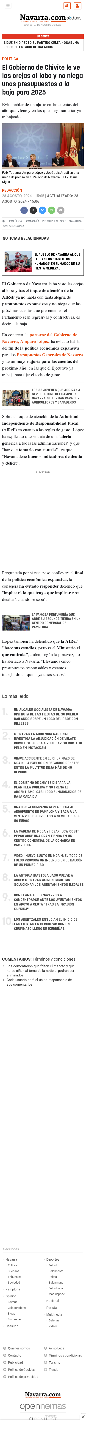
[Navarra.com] (42, 17)
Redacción (12, 190)
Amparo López (13, 225)
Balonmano (56, 1282)
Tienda (53, 1370)
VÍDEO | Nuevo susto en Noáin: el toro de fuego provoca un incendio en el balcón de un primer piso (48, 860)
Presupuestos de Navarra (62, 221)
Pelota (53, 1277)
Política (12, 1265)
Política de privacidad (23, 1377)
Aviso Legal (57, 1348)
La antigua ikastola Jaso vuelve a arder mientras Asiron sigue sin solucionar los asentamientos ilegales (49, 880)
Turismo (54, 1363)
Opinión (11, 1296)
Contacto (14, 1355)
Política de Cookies (21, 1370)
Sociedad (14, 1282)
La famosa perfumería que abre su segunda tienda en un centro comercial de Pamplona (56, 621)
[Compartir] (24, 209)
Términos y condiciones (54, 959)
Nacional (52, 1301)
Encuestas (15, 1319)
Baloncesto (56, 1271)
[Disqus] (42, 1053)
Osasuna (12, 1326)
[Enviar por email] (60, 209)
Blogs (11, 1313)
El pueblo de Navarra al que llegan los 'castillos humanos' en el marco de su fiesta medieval (57, 261)
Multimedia (54, 1315)
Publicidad (15, 1363)
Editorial (13, 1302)
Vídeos (53, 1326)
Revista (51, 1308)
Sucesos (13, 1271)
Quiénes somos (19, 1348)
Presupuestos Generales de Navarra (50, 355)
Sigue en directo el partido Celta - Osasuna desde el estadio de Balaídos (41, 45)
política (15, 221)
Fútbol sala (56, 1288)
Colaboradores (17, 1307)
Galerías (54, 1320)
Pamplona (13, 1289)
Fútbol (53, 1265)
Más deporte (57, 1294)
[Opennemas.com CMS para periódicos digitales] (43, 1411)
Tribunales (15, 1277)
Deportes (52, 1260)
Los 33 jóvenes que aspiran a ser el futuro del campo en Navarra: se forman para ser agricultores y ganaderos (56, 396)
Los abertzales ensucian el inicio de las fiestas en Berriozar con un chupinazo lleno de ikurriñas (45, 924)
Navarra (11, 1260)
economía (32, 221)
